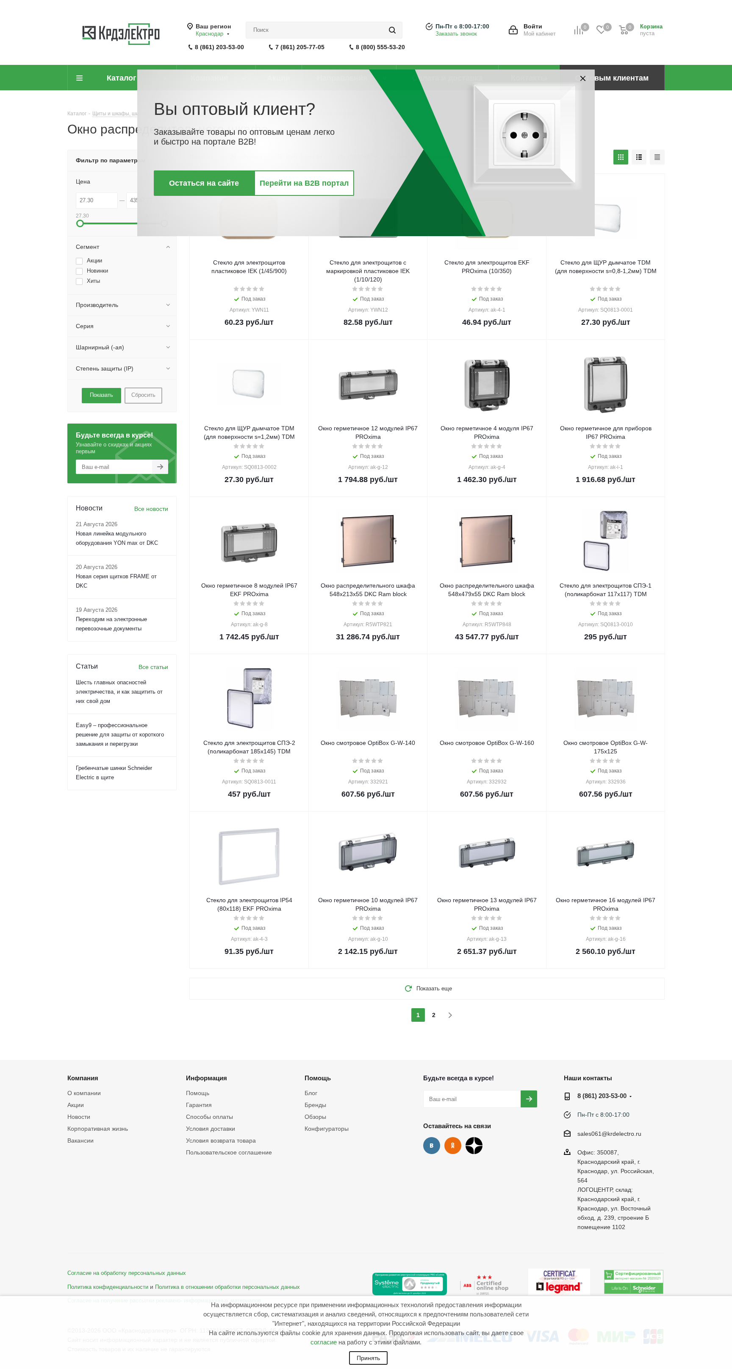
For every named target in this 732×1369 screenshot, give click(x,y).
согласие (324, 1342)
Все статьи (153, 667)
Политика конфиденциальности (107, 1287)
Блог (311, 1093)
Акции (75, 1104)
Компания (82, 1078)
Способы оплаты (209, 1116)
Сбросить (143, 395)
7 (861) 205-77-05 (299, 47)
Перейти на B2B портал (304, 183)
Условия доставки (210, 1128)
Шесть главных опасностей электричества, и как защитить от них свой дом (119, 691)
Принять (368, 1358)
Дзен (474, 1145)
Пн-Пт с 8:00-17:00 (462, 26)
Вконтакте (431, 1145)
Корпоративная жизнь (97, 1128)
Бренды (315, 1104)
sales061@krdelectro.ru (609, 1133)
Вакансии (80, 1140)
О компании (84, 1093)
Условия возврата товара (221, 1140)
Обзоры (315, 1116)
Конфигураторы (327, 1128)
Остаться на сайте (204, 183)
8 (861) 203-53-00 (219, 47)
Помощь (197, 1093)
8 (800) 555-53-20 (380, 47)
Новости (78, 1116)
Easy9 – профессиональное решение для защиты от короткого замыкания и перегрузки (120, 734)
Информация (206, 1078)
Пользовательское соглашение (229, 1152)
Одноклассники (452, 1145)
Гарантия (199, 1104)
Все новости (151, 508)
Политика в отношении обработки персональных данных (227, 1287)
